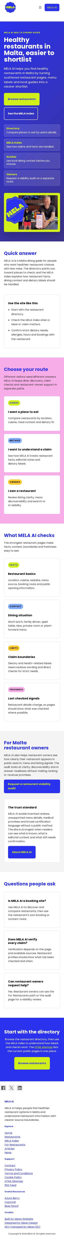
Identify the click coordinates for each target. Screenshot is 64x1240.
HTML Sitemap (14, 1181)
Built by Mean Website (19, 1219)
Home (8, 1133)
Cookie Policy (13, 1177)
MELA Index (12, 1141)
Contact (10, 1165)
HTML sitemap (43, 1047)
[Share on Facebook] (3, 1088)
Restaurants (12, 1137)
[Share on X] (11, 1088)
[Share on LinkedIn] (19, 1088)
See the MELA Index (21, 113)
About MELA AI (22, 852)
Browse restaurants (22, 99)
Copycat (10, 1202)
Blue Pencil (11, 1206)
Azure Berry (12, 1198)
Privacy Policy (13, 1169)
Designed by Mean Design (21, 1223)
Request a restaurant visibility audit (29, 786)
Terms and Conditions (19, 1173)
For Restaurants (15, 1145)
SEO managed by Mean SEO (22, 1227)
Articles (9, 1149)
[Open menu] (40, 7)
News (8, 1152)
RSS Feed (10, 1185)
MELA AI (10, 7)
